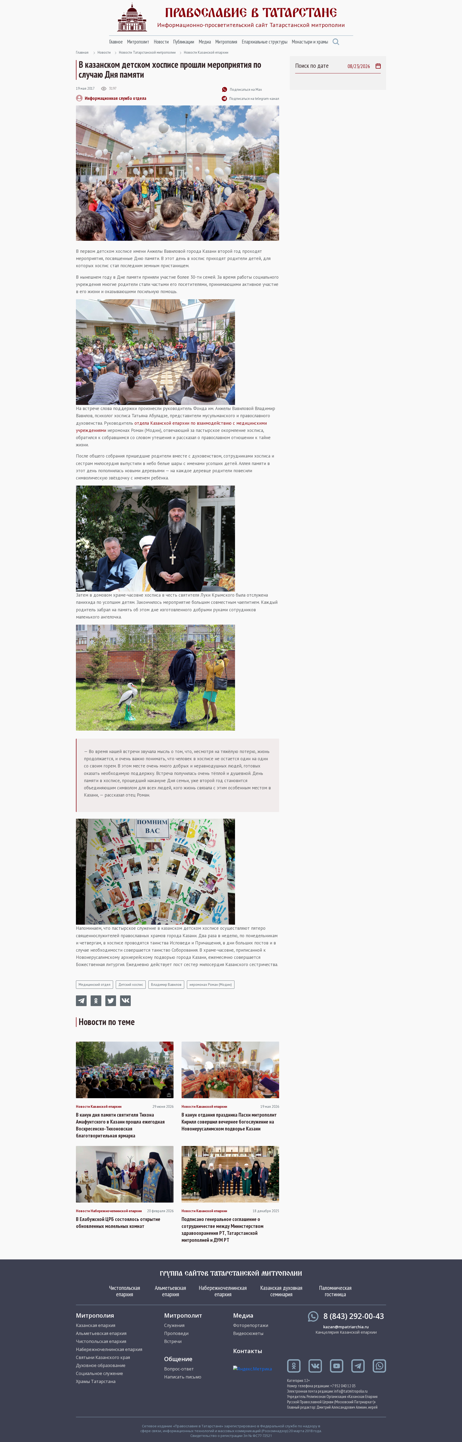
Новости (161, 41)
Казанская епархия (95, 1325)
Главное (116, 41)
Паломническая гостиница (335, 1291)
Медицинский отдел (94, 984)
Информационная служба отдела (115, 98)
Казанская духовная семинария (281, 1291)
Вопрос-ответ (179, 1369)
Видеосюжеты (248, 1333)
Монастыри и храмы (310, 41)
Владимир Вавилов (166, 984)
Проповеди (176, 1333)
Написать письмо (182, 1377)
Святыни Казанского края (103, 1357)
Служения (174, 1325)
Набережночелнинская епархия (223, 1291)
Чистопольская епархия (124, 1291)
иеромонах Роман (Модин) (211, 984)
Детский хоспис (130, 984)
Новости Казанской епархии (206, 52)
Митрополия (226, 41)
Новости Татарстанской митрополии (147, 52)
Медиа (205, 41)
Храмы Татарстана (96, 1381)
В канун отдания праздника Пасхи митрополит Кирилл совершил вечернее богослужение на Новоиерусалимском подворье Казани (229, 1121)
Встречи (173, 1341)
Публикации (183, 41)
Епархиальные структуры (264, 41)
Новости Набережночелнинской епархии (109, 1211)
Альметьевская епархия (170, 1291)
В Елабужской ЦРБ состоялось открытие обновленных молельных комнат (118, 1223)
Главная (82, 52)
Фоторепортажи (250, 1325)
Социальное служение (99, 1373)
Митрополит (138, 41)
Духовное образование (100, 1365)
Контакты (247, 1351)
